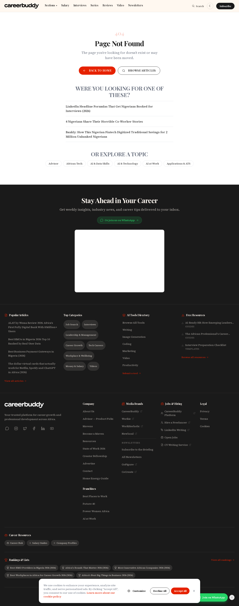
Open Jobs (171, 437)
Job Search (72, 324)
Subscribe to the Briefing (137, 449)
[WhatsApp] (7, 428)
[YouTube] (52, 428)
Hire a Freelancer (175, 422)
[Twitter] (25, 428)
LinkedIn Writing (175, 430)
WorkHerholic (131, 426)
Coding (126, 344)
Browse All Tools (133, 323)
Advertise (89, 463)
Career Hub (16, 543)
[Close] (194, 590)
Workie (126, 419)
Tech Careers (96, 345)
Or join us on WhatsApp (120, 220)
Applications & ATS (178, 163)
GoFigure (128, 464)
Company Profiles (67, 543)
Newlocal (128, 434)
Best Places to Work (95, 496)
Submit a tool (130, 373)
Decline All (159, 591)
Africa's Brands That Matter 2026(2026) (86, 567)
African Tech (74, 163)
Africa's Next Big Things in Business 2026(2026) (107, 575)
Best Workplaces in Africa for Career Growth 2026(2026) (41, 575)
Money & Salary (75, 366)
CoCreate (127, 472)
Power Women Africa (96, 511)
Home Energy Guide (95, 478)
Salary (65, 5)
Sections (51, 5)
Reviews (108, 5)
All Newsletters (132, 457)
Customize (139, 591)
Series (94, 5)
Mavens (88, 426)
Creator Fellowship (95, 456)
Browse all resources (193, 357)
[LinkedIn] (43, 428)
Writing (127, 330)
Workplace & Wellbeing (79, 355)
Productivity (130, 365)
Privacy (204, 411)
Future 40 (89, 504)
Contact (87, 471)
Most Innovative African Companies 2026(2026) (144, 567)
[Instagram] (16, 428)
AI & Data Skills (99, 163)
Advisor (53, 163)
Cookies (205, 426)
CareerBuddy (130, 411)
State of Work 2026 (94, 448)
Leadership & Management (81, 334)
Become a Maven (93, 434)
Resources (89, 441)
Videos (93, 366)
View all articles (14, 380)
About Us (88, 411)
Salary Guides (39, 543)
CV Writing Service (176, 445)
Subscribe (225, 6)
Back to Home (100, 70)
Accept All (180, 591)
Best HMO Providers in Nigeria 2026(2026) (33, 567)
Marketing (129, 351)
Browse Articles (142, 70)
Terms (204, 419)
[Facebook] (34, 428)
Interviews (79, 5)
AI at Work (152, 163)
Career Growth (74, 345)
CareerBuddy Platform (173, 413)
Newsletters (135, 5)
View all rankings (221, 559)
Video (120, 5)
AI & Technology (127, 163)
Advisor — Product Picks (98, 419)
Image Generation (134, 337)
